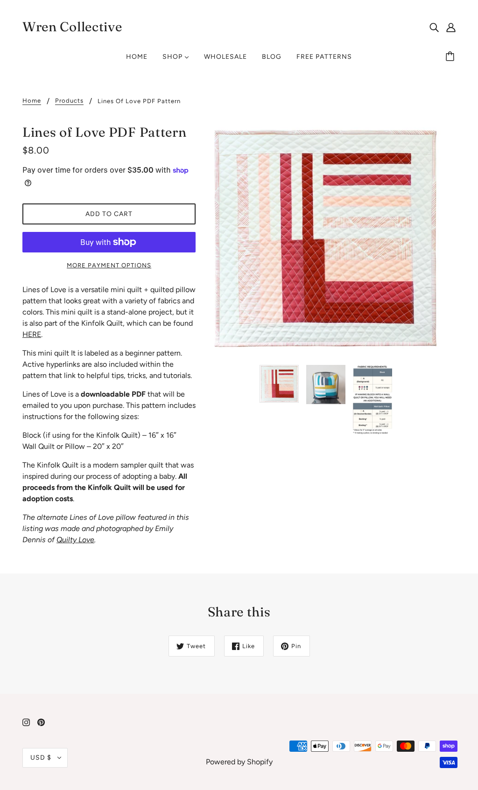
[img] (434, 27)
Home (31, 101)
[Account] (451, 27)
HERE (31, 334)
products (69, 101)
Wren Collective (72, 27)
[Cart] (451, 56)
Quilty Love (75, 539)
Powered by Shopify (239, 761)
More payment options (109, 265)
